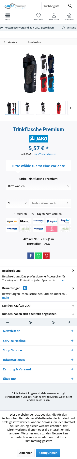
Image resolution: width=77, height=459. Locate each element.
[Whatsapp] (38, 255)
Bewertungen (11, 288)
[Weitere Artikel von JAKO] (38, 138)
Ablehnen (25, 453)
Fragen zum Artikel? (48, 214)
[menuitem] (69, 17)
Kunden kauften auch (16, 305)
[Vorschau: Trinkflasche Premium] (12, 108)
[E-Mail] (46, 255)
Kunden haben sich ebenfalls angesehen (29, 314)
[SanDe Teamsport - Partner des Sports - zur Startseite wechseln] (19, 6)
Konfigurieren (48, 453)
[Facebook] (30, 255)
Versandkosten (13, 396)
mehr (63, 280)
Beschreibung (11, 271)
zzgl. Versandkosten (45, 154)
